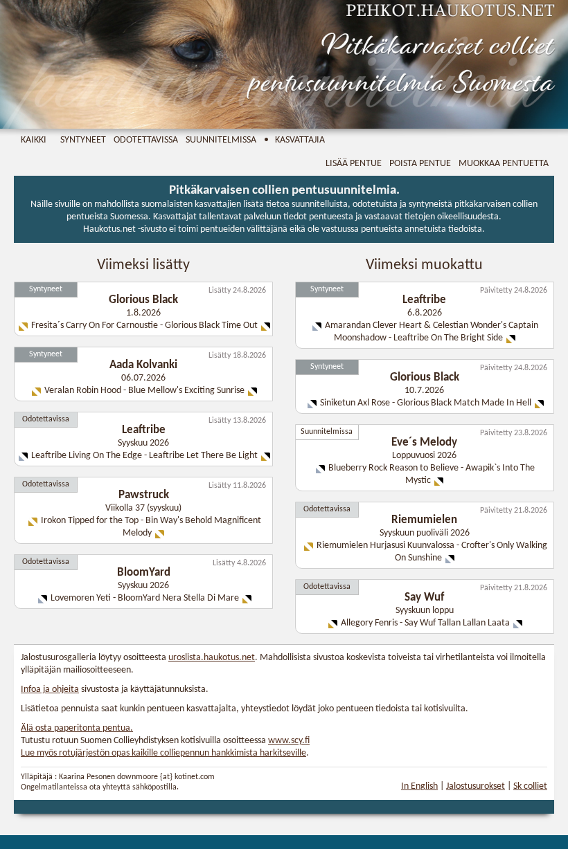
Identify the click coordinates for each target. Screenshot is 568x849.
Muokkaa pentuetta (504, 163)
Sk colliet (530, 786)
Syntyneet (83, 140)
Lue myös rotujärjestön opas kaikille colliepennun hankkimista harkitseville (163, 753)
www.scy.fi (289, 741)
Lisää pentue (354, 163)
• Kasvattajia (294, 140)
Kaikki (33, 140)
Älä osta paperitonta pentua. (77, 728)
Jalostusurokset (475, 786)
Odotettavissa (146, 140)
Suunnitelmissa (221, 140)
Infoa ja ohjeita (50, 689)
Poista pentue (420, 163)
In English (419, 786)
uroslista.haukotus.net (211, 657)
